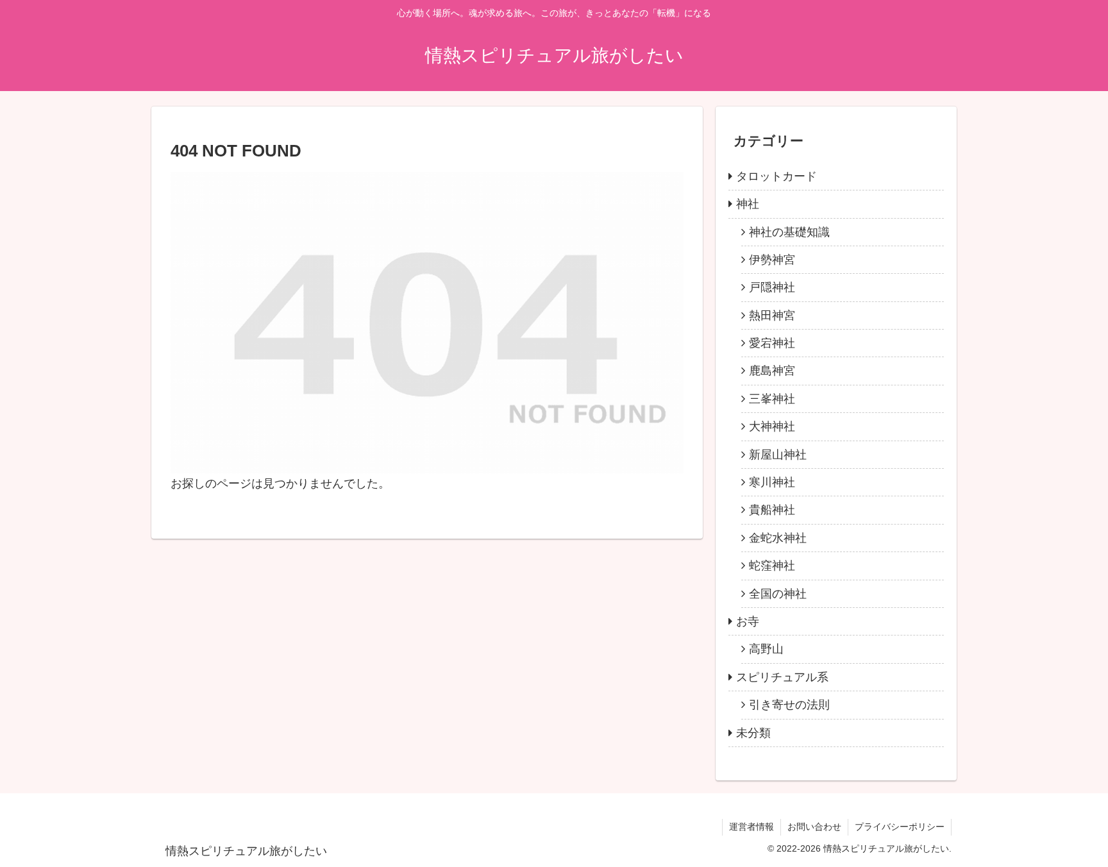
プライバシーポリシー (899, 826)
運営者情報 (751, 826)
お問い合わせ (814, 826)
